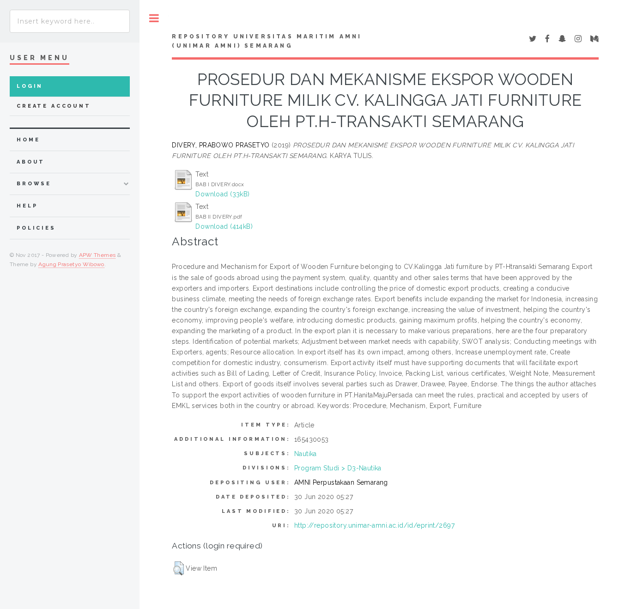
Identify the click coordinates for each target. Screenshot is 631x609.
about (31, 162)
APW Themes (97, 255)
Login (30, 86)
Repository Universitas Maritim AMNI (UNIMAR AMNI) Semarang (267, 41)
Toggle (154, 18)
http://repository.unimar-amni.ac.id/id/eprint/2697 (374, 525)
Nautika (305, 453)
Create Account (54, 106)
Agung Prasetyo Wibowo (71, 264)
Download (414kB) (224, 226)
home (28, 140)
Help (27, 206)
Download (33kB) (222, 194)
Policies (36, 228)
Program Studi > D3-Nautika (338, 468)
